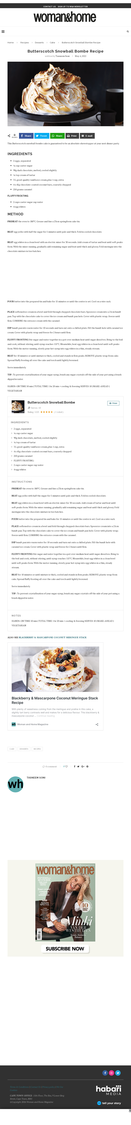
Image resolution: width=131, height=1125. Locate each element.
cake (12, 749)
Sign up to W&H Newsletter (73, 7)
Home (11, 42)
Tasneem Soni (62, 56)
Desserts (39, 42)
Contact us (49, 7)
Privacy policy (48, 1086)
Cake (52, 42)
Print (114, 403)
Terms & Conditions (19, 1086)
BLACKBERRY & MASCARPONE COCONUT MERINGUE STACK (52, 637)
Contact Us (35, 1086)
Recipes (24, 42)
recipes (37, 749)
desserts (24, 749)
